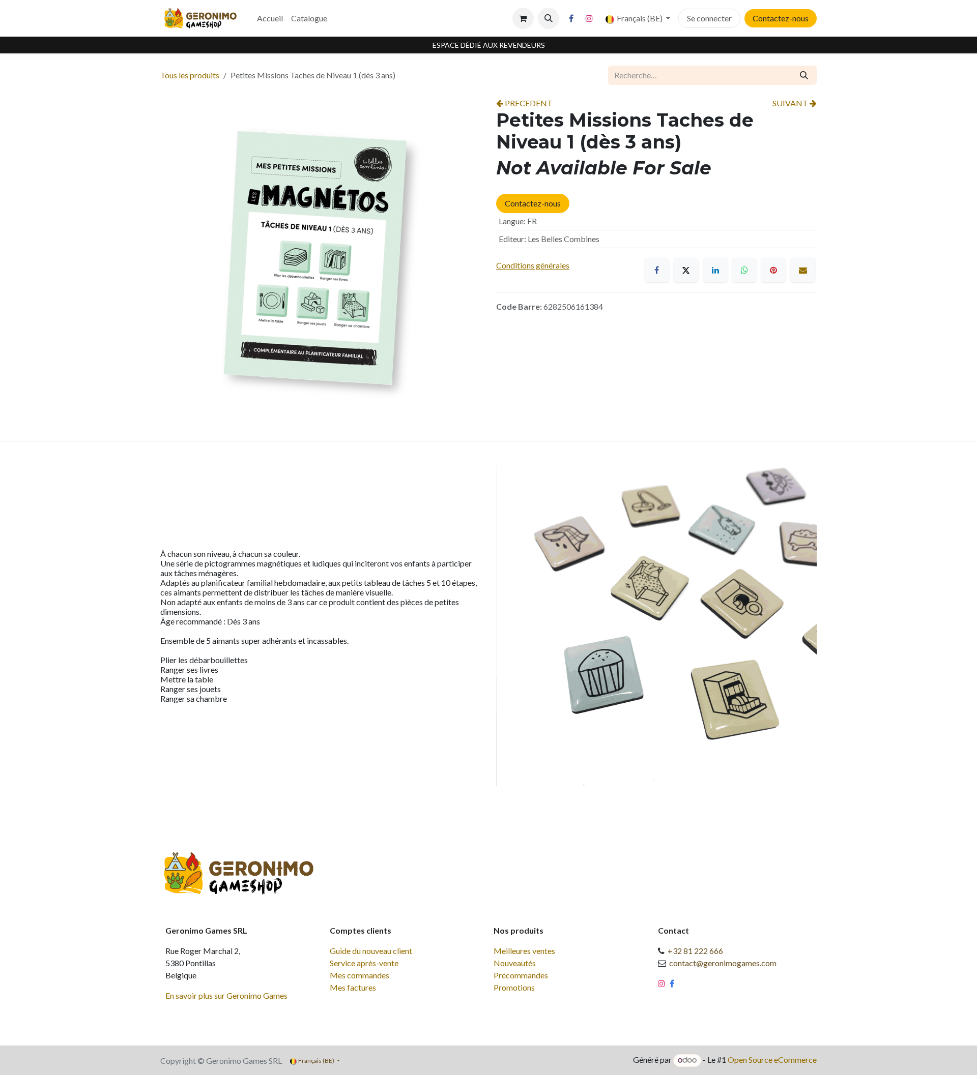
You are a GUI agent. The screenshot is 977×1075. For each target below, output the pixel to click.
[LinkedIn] (715, 270)
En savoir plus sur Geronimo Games (226, 995)
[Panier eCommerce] (523, 18)
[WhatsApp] (744, 270)
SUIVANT (791, 103)
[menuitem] (270, 18)
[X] (686, 270)
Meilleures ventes (524, 950)
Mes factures (353, 987)
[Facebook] (571, 18)
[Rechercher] (804, 75)
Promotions (514, 987)
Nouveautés (515, 963)
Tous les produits (189, 75)
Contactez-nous (781, 18)
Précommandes (521, 975)
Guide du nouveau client (371, 950)
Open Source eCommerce (772, 1059)
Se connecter (709, 18)
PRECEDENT (528, 103)
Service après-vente (364, 963)
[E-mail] (803, 270)
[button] (548, 18)
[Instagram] (589, 18)
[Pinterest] (773, 270)
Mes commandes (359, 975)
